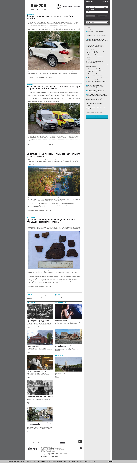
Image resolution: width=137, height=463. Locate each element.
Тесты (62, 442)
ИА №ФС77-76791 (54, 448)
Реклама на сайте (43, 442)
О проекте (29, 442)
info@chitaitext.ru (55, 453)
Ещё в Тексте (97, 117)
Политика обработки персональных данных (49, 456)
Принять (111, 461)
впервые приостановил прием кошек (71, 7)
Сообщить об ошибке (54, 442)
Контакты (35, 442)
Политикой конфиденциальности (85, 461)
